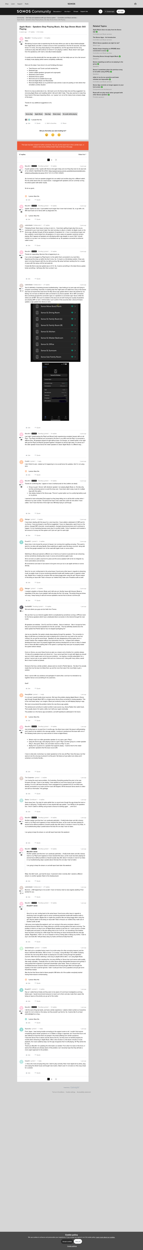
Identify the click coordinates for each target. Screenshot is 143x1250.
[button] (109, 11)
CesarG (27, 1061)
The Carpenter (29, 777)
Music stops (56, 114)
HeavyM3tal (28, 694)
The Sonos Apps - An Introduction (104, 37)
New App (48, 114)
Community (20, 18)
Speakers (96, 59)
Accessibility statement (84, 1092)
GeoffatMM (28, 606)
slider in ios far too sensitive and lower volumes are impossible (106, 78)
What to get (96, 45)
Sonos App (29, 114)
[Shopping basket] (135, 4)
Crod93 (27, 461)
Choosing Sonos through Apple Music (105, 56)
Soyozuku (28, 1029)
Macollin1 (28, 38)
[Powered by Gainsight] (71, 1088)
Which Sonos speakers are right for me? (106, 43)
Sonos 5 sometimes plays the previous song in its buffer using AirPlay (107, 71)
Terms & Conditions (58, 1092)
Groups (76, 11)
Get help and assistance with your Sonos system (41, 18)
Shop (6, 4)
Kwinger (27, 519)
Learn (13, 4)
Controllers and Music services (67, 18)
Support (19, 4)
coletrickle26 (29, 225)
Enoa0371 (28, 541)
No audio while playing (70, 114)
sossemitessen (29, 948)
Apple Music (39, 114)
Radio (27, 4)
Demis (27, 799)
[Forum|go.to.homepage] (34, 11)
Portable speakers (98, 97)
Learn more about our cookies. (105, 1237)
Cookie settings (70, 1092)
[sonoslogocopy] (71, 4)
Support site (84, 11)
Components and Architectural (102, 89)
